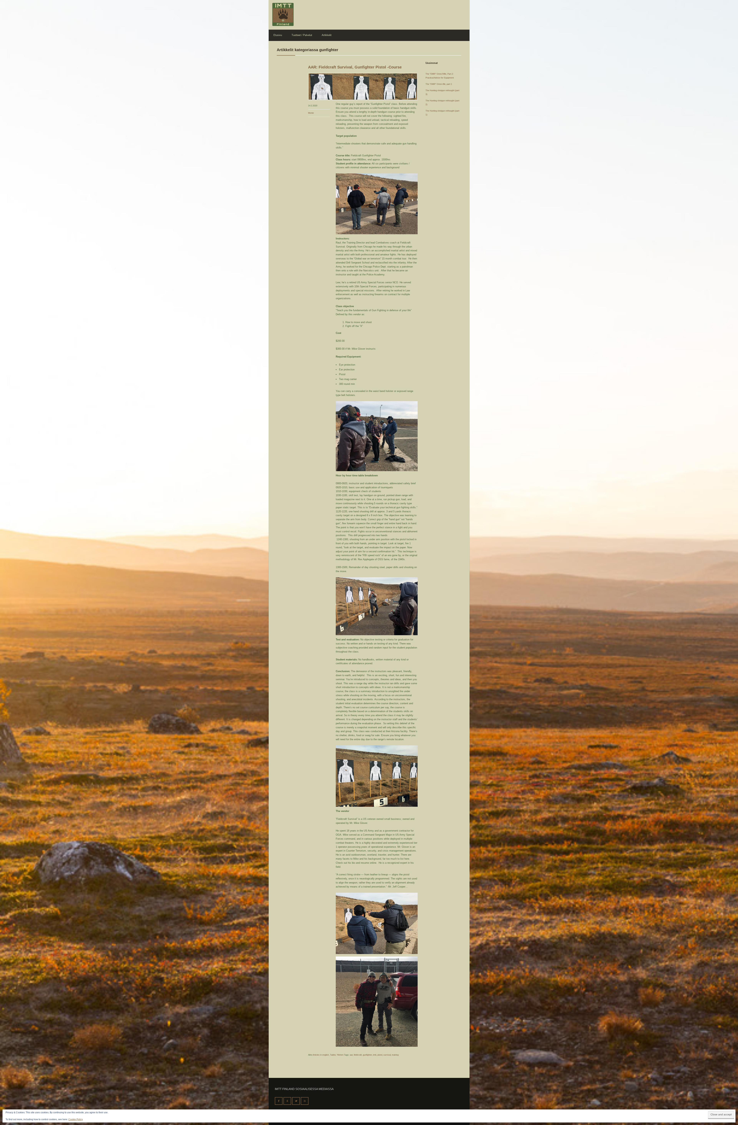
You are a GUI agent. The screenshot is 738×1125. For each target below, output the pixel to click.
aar (351, 1055)
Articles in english (321, 1055)
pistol (379, 1055)
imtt (374, 1055)
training (395, 1055)
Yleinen (340, 1055)
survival (387, 1055)
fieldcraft (358, 1055)
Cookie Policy (75, 1119)
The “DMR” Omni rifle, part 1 (439, 84)
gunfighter (367, 1055)
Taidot (333, 1055)
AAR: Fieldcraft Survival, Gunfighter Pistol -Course (355, 67)
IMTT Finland (283, 14)
